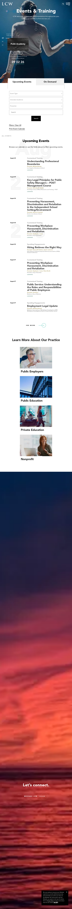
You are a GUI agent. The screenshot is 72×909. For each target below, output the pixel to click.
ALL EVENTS (7, 136)
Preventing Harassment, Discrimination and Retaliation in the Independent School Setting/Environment (44, 205)
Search (36, 118)
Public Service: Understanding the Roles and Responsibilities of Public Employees (44, 287)
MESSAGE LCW (30, 796)
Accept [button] (56, 902)
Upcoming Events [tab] (22, 81)
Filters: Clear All (15, 125)
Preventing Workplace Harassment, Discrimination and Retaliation (42, 228)
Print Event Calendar (17, 129)
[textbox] (14, 93)
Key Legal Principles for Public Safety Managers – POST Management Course (44, 182)
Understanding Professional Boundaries (43, 163)
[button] (67, 892)
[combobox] (36, 93)
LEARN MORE (18, 53)
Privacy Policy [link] (50, 900)
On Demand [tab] (50, 81)
